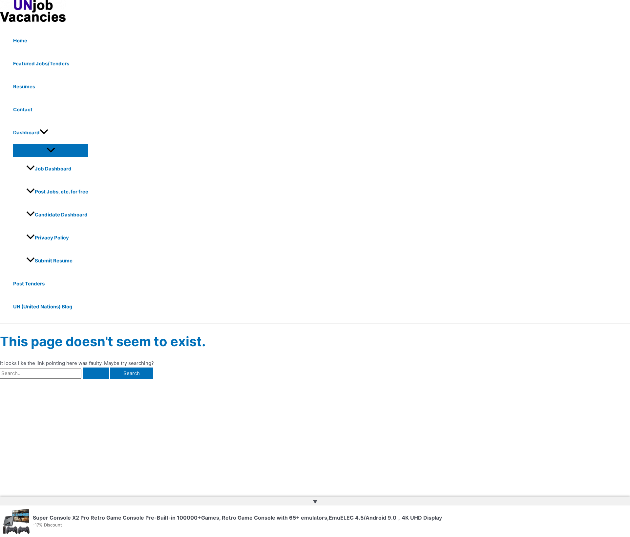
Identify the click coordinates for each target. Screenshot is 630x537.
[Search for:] (55, 373)
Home (20, 40)
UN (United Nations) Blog (43, 306)
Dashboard (26, 132)
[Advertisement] (103, 428)
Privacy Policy (52, 238)
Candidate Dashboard (61, 215)
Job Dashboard (53, 169)
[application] (44, 132)
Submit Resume (54, 260)
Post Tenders (29, 283)
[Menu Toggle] (50, 150)
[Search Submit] (96, 373)
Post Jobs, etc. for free (61, 192)
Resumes (24, 86)
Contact (22, 109)
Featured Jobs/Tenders (41, 63)
